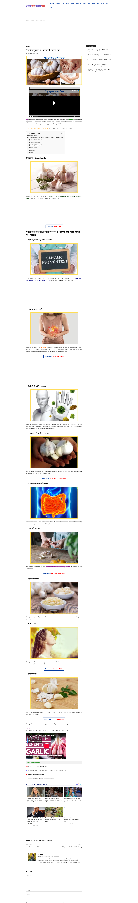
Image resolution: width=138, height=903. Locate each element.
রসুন (31, 846)
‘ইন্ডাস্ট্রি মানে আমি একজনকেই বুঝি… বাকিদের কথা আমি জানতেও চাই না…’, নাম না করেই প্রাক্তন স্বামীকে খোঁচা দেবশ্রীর (99, 55)
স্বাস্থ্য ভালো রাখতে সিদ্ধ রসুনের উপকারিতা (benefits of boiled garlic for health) (45, 137)
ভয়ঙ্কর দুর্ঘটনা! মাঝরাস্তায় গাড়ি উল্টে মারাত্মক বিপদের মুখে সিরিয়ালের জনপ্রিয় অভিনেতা (99, 60)
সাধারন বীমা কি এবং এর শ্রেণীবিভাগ (33, 853)
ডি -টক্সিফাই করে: (33, 150)
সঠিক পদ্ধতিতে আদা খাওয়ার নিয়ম (58, 573)
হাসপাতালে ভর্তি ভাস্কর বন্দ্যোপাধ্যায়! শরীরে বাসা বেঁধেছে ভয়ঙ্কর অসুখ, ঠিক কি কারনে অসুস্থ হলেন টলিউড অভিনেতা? (98, 69)
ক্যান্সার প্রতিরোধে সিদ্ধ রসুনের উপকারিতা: (36, 139)
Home (27, 20)
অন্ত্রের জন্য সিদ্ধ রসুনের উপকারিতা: (35, 145)
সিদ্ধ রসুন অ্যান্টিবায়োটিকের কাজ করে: (35, 144)
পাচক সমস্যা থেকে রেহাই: (34, 140)
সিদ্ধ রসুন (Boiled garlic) (34, 135)
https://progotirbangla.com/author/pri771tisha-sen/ (48, 862)
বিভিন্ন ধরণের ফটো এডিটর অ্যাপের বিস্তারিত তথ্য (72, 853)
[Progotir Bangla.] (35, 5)
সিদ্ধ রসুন (35, 846)
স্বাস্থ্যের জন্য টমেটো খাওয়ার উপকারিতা (58, 478)
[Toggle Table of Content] (61, 133)
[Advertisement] (54, 34)
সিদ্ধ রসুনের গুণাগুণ (49, 846)
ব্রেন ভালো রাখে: (32, 152)
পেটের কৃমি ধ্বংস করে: (33, 147)
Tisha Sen (30, 53)
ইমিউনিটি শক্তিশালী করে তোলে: (35, 142)
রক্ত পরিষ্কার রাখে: (33, 149)
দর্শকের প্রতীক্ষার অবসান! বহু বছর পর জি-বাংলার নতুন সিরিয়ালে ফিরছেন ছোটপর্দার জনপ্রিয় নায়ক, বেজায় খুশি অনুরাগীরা (98, 65)
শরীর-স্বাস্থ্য (32, 20)
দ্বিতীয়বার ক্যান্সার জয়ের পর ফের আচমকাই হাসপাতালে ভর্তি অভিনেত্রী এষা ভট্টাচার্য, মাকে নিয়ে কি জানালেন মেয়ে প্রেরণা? (97, 50)
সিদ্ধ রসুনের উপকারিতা (42, 846)
